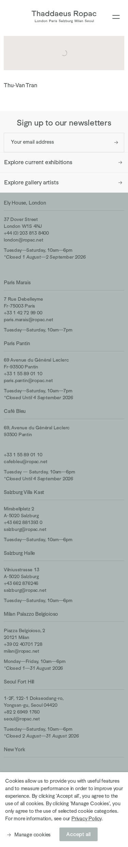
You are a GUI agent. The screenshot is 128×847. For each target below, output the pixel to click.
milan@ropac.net (21, 651)
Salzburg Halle (19, 553)
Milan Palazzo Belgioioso (31, 614)
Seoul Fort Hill (19, 682)
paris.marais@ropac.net (28, 319)
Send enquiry (116, 142)
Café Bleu (15, 411)
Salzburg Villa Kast (24, 492)
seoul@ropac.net (22, 718)
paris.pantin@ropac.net (28, 380)
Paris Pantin (17, 343)
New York (14, 749)
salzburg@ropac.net (25, 529)
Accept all (78, 834)
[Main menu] (116, 17)
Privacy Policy (86, 818)
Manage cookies (32, 834)
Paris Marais (17, 282)
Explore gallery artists (31, 182)
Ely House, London (25, 203)
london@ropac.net (23, 240)
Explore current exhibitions (38, 162)
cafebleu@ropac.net (25, 461)
